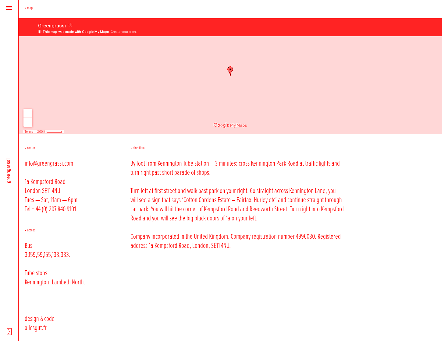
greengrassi (8, 170)
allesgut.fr (36, 327)
